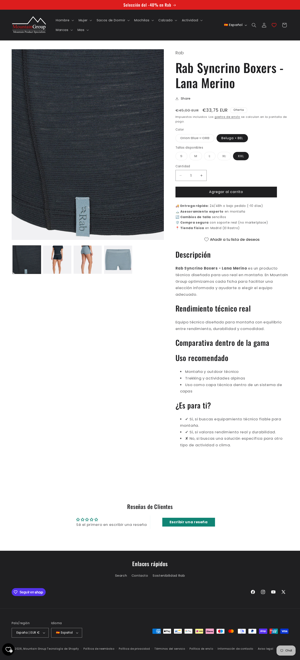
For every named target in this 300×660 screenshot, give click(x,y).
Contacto (140, 575)
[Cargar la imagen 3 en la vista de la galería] (88, 260)
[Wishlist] (274, 25)
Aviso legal (265, 649)
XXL (241, 156)
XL (226, 157)
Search (121, 575)
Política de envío (201, 649)
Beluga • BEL (232, 138)
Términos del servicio (169, 649)
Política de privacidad (134, 649)
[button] (64, 20)
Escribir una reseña (189, 522)
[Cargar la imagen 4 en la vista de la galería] (118, 260)
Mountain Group (34, 649)
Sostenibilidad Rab (169, 575)
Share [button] (186, 98)
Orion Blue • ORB (197, 139)
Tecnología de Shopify (63, 649)
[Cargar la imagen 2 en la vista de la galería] (57, 260)
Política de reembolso (98, 649)
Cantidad (182, 166)
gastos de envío (227, 117)
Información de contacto (235, 649)
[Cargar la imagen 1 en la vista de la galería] (27, 260)
